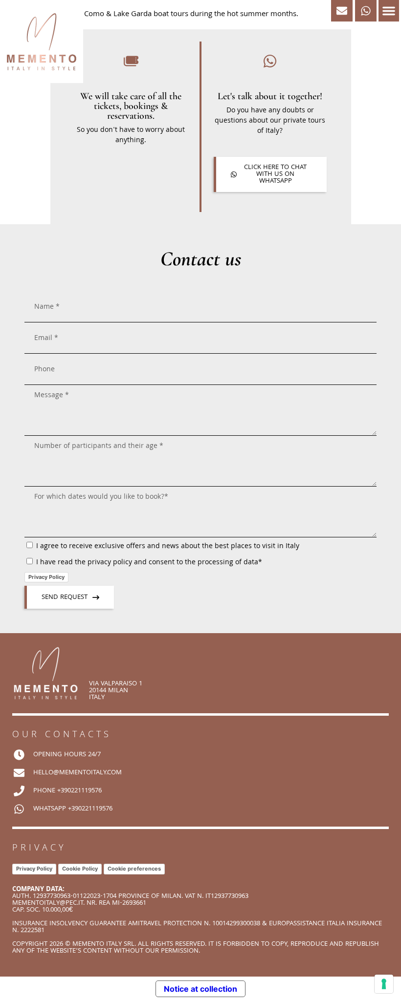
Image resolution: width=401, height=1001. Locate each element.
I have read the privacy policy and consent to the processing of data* (149, 563)
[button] (389, 10)
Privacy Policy (46, 577)
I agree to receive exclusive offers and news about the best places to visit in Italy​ (167, 547)
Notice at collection (200, 989)
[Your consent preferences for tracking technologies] (384, 984)
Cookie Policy (80, 868)
